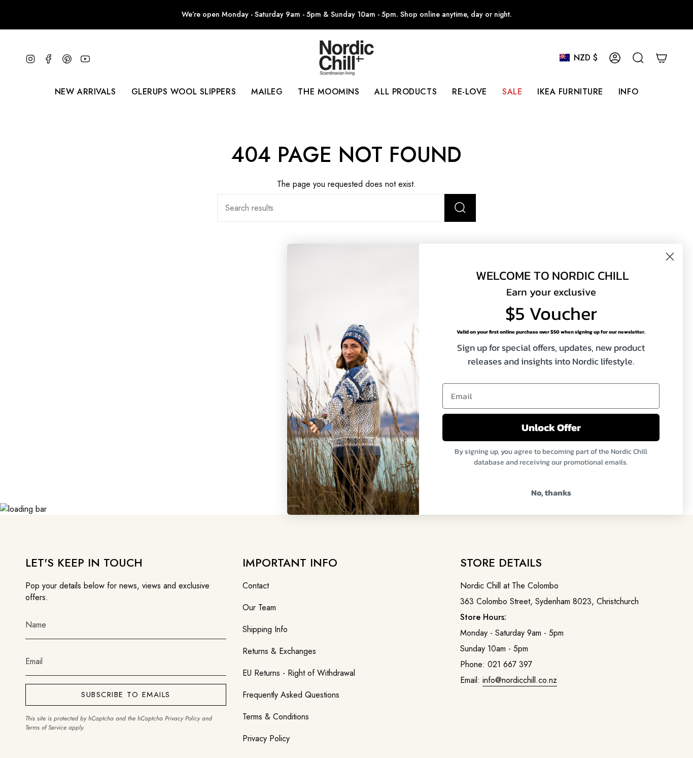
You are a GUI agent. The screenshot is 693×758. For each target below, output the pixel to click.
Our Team (259, 607)
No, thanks (551, 492)
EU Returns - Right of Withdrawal (298, 673)
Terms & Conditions (275, 716)
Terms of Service (45, 727)
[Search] (460, 208)
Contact (255, 585)
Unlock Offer (551, 427)
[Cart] (661, 58)
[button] (267, 91)
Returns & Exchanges (279, 651)
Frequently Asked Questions (290, 695)
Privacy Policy (182, 718)
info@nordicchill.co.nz (519, 680)
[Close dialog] (670, 257)
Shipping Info (265, 629)
